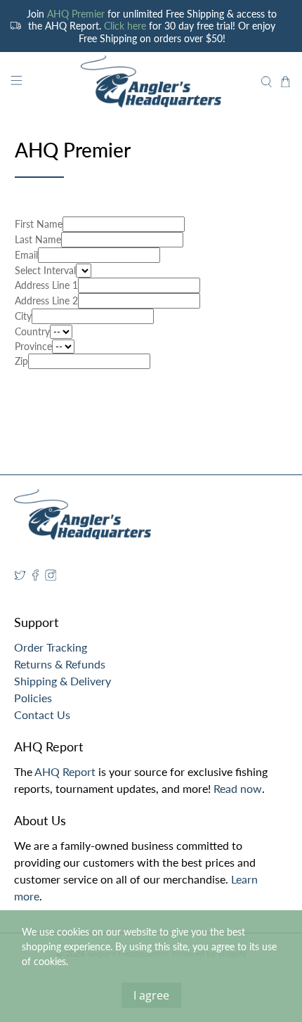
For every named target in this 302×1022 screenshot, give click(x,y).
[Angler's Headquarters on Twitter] (20, 576)
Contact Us (42, 714)
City (23, 316)
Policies (33, 697)
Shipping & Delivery (62, 680)
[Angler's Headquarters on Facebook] (35, 576)
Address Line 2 (46, 300)
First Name (39, 224)
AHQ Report (65, 771)
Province (33, 346)
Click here (125, 26)
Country (32, 331)
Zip (21, 361)
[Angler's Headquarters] (151, 82)
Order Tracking (50, 647)
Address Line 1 (46, 285)
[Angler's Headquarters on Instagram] (51, 576)
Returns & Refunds (59, 664)
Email (26, 255)
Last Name (38, 239)
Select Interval (45, 270)
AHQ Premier (76, 14)
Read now (238, 788)
